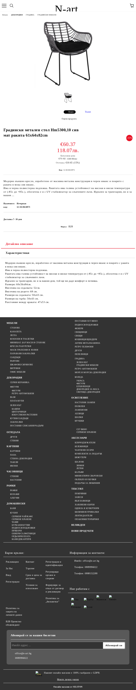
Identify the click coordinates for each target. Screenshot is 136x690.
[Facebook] (74, 580)
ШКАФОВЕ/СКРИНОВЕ (21, 364)
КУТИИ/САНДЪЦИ (19, 418)
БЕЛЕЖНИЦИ (81, 446)
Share (71, 112)
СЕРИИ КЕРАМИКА (19, 382)
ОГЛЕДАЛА (13, 432)
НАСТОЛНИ (16, 480)
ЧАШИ (15, 522)
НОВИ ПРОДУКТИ (82, 531)
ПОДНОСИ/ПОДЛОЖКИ (86, 325)
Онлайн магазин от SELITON (68, 687)
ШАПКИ (79, 417)
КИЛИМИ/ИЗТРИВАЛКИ (87, 512)
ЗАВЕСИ (79, 497)
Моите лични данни (68, 679)
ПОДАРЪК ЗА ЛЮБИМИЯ (87, 483)
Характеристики (17, 252)
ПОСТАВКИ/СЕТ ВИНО (86, 321)
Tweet (88, 112)
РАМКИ (11, 485)
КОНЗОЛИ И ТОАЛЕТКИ (22, 339)
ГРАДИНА (30, 15)
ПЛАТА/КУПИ (17, 401)
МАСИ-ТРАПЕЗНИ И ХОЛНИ (24, 350)
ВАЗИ (13, 397)
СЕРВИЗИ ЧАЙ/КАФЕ (22, 516)
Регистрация (12, 582)
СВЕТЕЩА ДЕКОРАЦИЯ (88, 392)
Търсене (30, 568)
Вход (8, 575)
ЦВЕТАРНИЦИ (19, 412)
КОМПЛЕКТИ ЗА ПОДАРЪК (88, 454)
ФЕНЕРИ (79, 328)
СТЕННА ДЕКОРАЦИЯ (21, 458)
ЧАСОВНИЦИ (15, 471)
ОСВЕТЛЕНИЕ (79, 398)
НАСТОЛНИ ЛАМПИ (85, 402)
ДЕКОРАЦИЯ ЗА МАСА (87, 389)
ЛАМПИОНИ (81, 410)
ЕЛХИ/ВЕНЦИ (83, 386)
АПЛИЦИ (79, 413)
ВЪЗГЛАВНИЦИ (82, 501)
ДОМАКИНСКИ (16, 503)
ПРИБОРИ (17, 531)
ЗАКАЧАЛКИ (16, 422)
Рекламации (12, 562)
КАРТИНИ (13, 446)
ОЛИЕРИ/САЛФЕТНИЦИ (23, 533)
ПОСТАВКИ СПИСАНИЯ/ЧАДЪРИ (27, 426)
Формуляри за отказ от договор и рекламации (55, 588)
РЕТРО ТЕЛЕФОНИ (84, 347)
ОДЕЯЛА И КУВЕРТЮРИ (87, 508)
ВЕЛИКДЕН (78, 525)
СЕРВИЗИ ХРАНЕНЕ (22, 519)
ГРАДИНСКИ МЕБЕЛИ (46, 15)
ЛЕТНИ (79, 468)
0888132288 (91, 573)
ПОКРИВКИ (81, 493)
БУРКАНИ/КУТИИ (21, 525)
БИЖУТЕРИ (80, 457)
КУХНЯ (14, 513)
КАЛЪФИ (79, 472)
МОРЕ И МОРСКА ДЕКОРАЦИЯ (90, 372)
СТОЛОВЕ (15, 328)
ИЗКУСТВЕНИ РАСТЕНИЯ (24, 415)
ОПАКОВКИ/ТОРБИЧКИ (87, 519)
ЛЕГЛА (13, 335)
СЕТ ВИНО (81, 429)
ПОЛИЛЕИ (80, 406)
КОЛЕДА (79, 377)
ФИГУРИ (14, 387)
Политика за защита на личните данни (14, 611)
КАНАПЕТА (16, 331)
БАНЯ (13, 508)
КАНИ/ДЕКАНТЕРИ (21, 539)
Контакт (30, 562)
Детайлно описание (19, 244)
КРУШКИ (79, 421)
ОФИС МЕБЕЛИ (18, 372)
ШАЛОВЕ (79, 462)
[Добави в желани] (127, 218)
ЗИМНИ (80, 465)
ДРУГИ (78, 350)
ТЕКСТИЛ (77, 489)
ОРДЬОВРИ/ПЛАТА (21, 536)
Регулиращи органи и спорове (52, 575)
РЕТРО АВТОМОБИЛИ (23, 393)
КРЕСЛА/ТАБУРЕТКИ (20, 346)
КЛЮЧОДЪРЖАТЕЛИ (85, 442)
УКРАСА (80, 381)
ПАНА (13, 455)
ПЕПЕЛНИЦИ (81, 354)
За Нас (9, 568)
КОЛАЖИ (14, 494)
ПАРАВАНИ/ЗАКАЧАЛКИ (22, 353)
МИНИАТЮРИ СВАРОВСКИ (88, 476)
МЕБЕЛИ (12, 323)
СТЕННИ (14, 440)
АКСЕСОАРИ (79, 438)
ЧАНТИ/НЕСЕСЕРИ (84, 450)
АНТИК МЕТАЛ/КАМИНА (87, 343)
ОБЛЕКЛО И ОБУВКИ (85, 479)
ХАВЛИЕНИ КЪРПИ (85, 505)
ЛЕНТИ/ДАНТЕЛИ (84, 515)
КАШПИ (16, 409)
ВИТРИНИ (15, 368)
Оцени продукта (69, 119)
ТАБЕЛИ (14, 462)
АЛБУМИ (14, 498)
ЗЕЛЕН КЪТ (15, 405)
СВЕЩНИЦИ (81, 332)
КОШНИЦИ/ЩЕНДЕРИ (86, 339)
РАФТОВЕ (14, 361)
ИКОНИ (14, 466)
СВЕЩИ (78, 336)
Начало (5, 15)
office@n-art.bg (91, 561)
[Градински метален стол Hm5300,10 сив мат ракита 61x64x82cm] (68, 87)
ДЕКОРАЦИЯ (17, 15)
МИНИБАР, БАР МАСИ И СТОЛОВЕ (27, 342)
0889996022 (91, 567)
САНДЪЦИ (15, 357)
